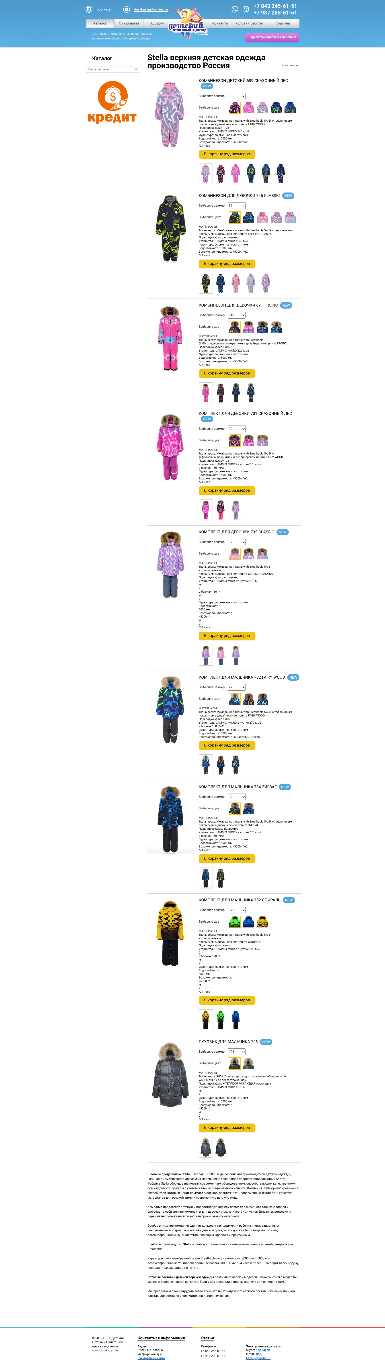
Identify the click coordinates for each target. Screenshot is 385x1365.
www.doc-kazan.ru (105, 1350)
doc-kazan (263, 1350)
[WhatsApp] (234, 9)
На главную (290, 65)
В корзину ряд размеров (227, 154)
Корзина (283, 23)
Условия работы (249, 23)
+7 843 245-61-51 (275, 6)
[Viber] (246, 9)
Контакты (220, 23)
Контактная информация (161, 1338)
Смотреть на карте (151, 1358)
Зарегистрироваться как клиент (272, 37)
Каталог (99, 23)
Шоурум (158, 23)
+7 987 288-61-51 (275, 13)
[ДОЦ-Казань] (188, 23)
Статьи (207, 1338)
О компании (129, 23)
